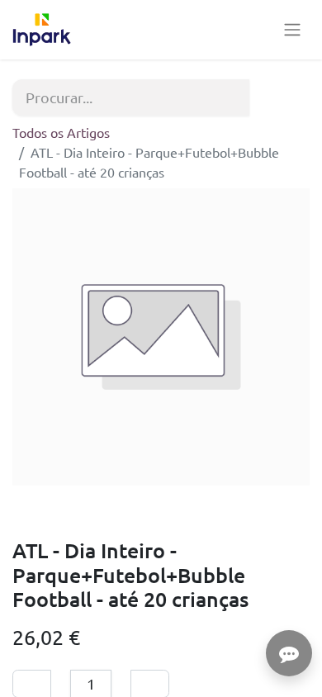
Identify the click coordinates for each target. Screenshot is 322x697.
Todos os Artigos (61, 132)
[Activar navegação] (292, 29)
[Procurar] (289, 97)
